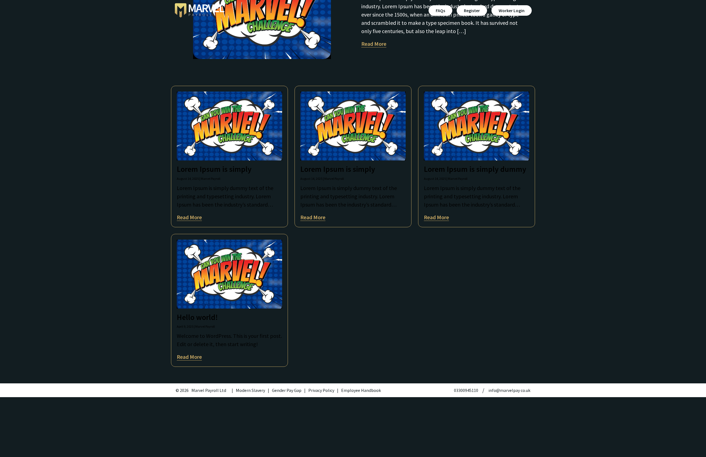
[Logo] (199, 10)
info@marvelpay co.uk (509, 390)
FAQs (440, 10)
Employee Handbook (361, 390)
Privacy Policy (321, 390)
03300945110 (466, 390)
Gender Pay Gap (286, 390)
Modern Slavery (250, 390)
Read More (373, 43)
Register (472, 10)
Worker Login (512, 10)
